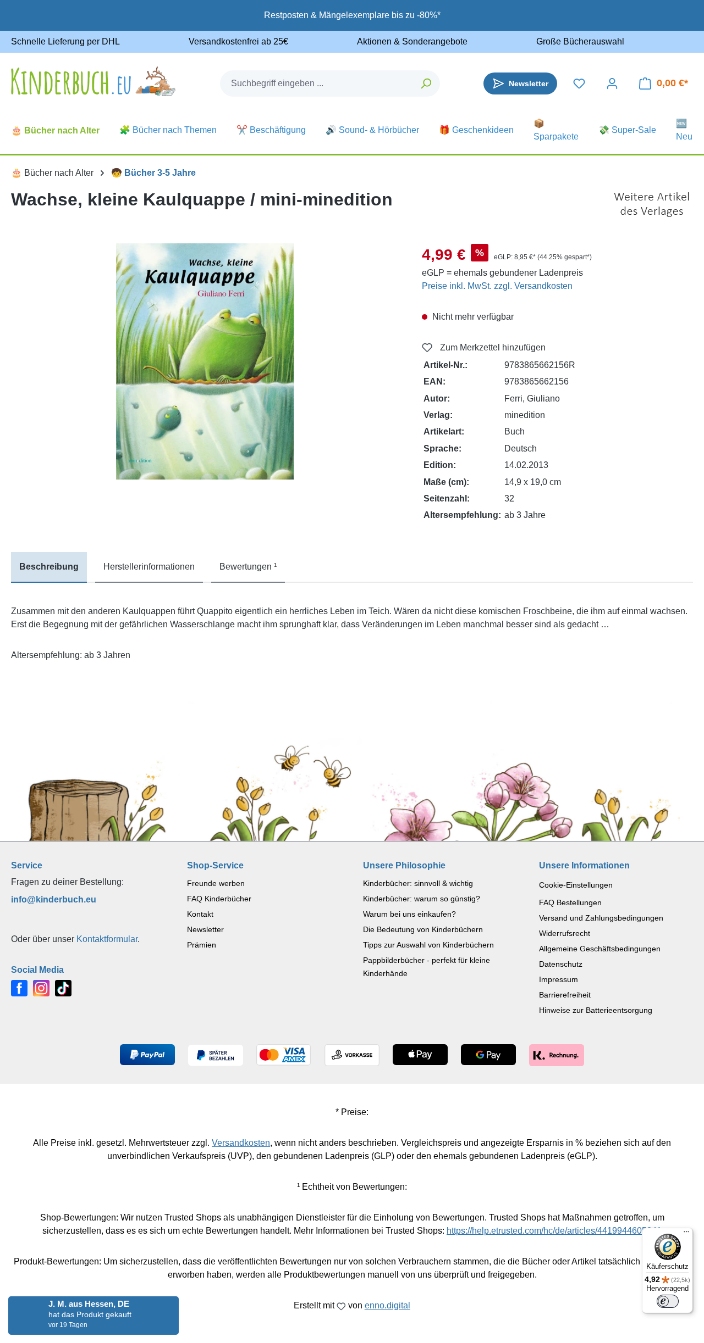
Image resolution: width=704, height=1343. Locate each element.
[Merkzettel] (579, 83)
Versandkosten (241, 1142)
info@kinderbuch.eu (53, 899)
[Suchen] (426, 83)
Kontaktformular (107, 939)
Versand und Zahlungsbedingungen (601, 917)
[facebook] (19, 987)
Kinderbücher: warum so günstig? (421, 898)
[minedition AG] (651, 204)
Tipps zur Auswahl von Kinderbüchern (428, 944)
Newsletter (205, 929)
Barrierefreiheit (565, 994)
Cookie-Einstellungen (576, 885)
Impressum (558, 979)
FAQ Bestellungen (570, 902)
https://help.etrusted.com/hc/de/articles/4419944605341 (554, 1230)
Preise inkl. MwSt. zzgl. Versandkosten (497, 286)
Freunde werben (216, 883)
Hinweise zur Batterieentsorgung (595, 1010)
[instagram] (41, 987)
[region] (205, 361)
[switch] (668, 1301)
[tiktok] (63, 987)
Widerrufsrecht (564, 933)
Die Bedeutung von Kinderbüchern (423, 929)
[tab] (49, 567)
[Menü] (686, 1234)
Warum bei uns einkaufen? (409, 914)
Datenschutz (560, 964)
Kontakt (200, 914)
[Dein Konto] (612, 83)
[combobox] (317, 83)
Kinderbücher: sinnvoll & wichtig (418, 883)
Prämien (201, 944)
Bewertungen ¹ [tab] (248, 566)
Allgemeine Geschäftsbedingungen (600, 948)
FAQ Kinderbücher (219, 898)
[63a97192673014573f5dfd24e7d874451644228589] (205, 361)
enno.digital (387, 1305)
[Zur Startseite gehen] (93, 81)
